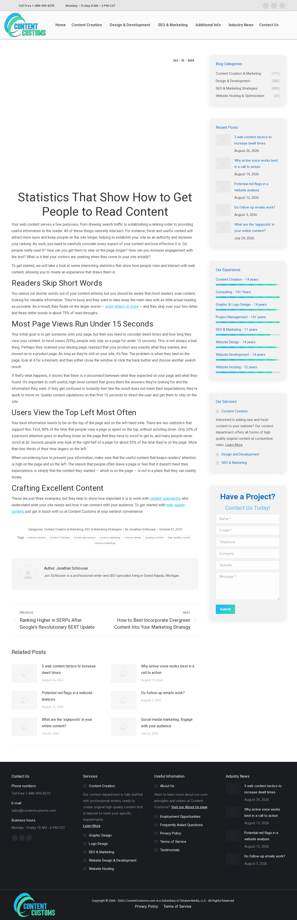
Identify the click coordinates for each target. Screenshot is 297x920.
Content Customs (60, 537)
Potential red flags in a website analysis (67, 696)
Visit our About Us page (189, 807)
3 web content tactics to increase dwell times (69, 669)
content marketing (110, 537)
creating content (154, 537)
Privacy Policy (146, 906)
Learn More (234, 445)
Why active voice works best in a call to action (167, 669)
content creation (36, 537)
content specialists (165, 498)
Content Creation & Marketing (63, 529)
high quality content (179, 537)
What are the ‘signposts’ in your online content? (67, 722)
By (140, 529)
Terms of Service (177, 906)
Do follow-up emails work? (163, 693)
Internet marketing (105, 543)
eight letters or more (122, 306)
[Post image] (24, 673)
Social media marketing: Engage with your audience (167, 722)
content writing (132, 537)
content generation (85, 537)
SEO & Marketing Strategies (103, 529)
